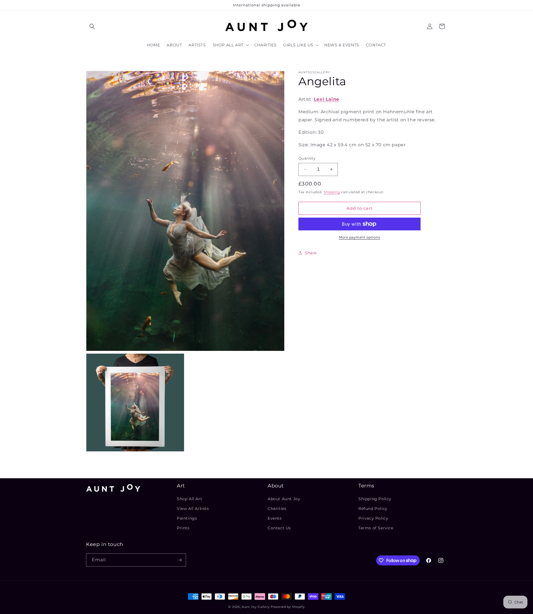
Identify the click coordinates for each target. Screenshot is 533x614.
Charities (277, 508)
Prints (183, 527)
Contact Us (279, 527)
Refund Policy (373, 508)
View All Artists (193, 508)
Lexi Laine (326, 99)
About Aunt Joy (284, 498)
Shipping (332, 192)
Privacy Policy (373, 518)
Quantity (306, 158)
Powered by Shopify (288, 607)
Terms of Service (375, 527)
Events (275, 518)
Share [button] (311, 252)
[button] (92, 26)
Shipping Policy (374, 498)
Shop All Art (189, 498)
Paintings (187, 518)
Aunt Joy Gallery (256, 607)
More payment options (359, 237)
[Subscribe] (180, 560)
